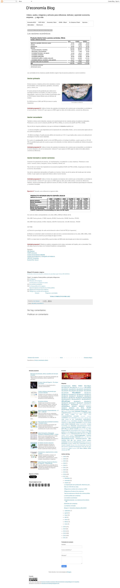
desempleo (79, 422)
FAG (84, 428)
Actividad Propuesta (81, 411)
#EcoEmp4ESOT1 (66, 399)
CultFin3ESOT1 (87, 419)
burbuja (67, 414)
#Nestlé (70, 411)
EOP (63, 428)
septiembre (67, 510)
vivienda (63, 449)
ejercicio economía (71, 427)
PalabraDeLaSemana (81, 438)
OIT (90, 437)
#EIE (78, 408)
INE (90, 432)
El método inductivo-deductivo (46, 443)
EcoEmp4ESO (83, 424)
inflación (64, 433)
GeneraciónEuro (74, 430)
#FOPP (89, 408)
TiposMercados (65, 448)
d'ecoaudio (64, 420)
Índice (83, 432)
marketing (88, 435)
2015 (64, 529)
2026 (64, 456)
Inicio (61, 357)
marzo (66, 519)
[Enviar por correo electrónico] (44, 301)
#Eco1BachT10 (65, 387)
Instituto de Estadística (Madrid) (36, 254)
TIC (87, 446)
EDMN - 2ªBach (63, 22)
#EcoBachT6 (87, 396)
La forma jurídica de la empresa (37, 286)
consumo (89, 416)
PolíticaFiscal (70, 442)
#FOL (82, 408)
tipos (90, 446)
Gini (79, 430)
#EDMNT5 (64, 408)
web (66, 449)
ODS (88, 437)
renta (76, 445)
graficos (64, 432)
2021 (64, 467)
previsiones (64, 443)
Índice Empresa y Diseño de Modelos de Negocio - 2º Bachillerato (47, 462)
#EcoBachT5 (80, 396)
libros (89, 433)
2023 (64, 463)
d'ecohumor (87, 421)
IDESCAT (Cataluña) (33, 258)
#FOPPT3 (83, 409)
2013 (64, 533)
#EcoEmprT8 (74, 404)
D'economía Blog (40, 8)
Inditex (87, 432)
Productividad (83, 443)
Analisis (89, 411)
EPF (68, 428)
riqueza (87, 445)
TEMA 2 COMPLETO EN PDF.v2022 (60, 296)
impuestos (79, 432)
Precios (83, 442)
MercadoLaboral (65, 437)
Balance (86, 413)
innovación (68, 433)
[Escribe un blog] (45, 301)
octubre (66, 482)
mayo (66, 515)
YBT (69, 450)
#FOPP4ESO (65, 409)
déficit (70, 422)
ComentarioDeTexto (67, 416)
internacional (74, 433)
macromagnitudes (80, 435)
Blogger (69, 572)
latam (86, 433)
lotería (67, 435)
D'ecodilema (80, 420)
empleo (84, 427)
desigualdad (85, 422)
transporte (74, 448)
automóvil (81, 412)
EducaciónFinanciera (82, 425)
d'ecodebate (74, 420)
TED (85, 446)
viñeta (89, 448)
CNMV (85, 414)
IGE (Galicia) (30, 251)
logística (63, 435)
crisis (63, 419)
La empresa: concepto (70, 505)
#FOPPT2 (77, 409)
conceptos (76, 416)
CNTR (89, 414)
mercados (71, 437)
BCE (90, 413)
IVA (84, 433)
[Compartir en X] (47, 301)
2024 (64, 461)
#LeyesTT (66, 411)
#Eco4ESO (34, 303)
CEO (81, 414)
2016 (64, 526)
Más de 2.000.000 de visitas (71, 487)
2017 (64, 476)
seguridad (70, 446)
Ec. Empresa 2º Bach (74, 22)
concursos (83, 416)
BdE (62, 414)
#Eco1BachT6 (73, 387)
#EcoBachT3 (65, 396)
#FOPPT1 (72, 409)
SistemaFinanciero (77, 446)
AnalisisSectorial (75, 412)
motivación (78, 437)
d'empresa (64, 422)
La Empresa (32, 279)
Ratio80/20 (88, 443)
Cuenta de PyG (69, 419)
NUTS (82, 437)
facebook (81, 428)
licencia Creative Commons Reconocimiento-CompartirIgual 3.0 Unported (60, 582)
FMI (67, 430)
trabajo (70, 448)
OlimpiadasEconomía (68, 438)
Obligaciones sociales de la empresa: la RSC (75, 489)
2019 (64, 472)
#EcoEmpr (66, 401)
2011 (64, 537)
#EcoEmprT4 (72, 403)
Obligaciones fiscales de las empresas (39, 289)
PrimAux (74, 443)
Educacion (73, 425)
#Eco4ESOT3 (79, 389)
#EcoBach (76, 393)
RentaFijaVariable (81, 445)
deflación (74, 422)
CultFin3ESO (78, 419)
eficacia (89, 425)
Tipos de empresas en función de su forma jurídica (42, 287)
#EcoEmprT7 (65, 404)
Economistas (64, 425)
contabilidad (65, 417)
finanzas (64, 430)
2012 (64, 535)
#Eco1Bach (87, 386)
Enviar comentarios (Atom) (41, 360)
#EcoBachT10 (65, 394)
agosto (66, 513)
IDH (66, 432)
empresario (88, 427)
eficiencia (64, 427)
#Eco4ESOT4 (87, 389)
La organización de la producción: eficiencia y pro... (77, 484)
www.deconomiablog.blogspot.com (50, 583)
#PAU (73, 411)
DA (67, 422)
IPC (79, 433)
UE (78, 448)
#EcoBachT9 (79, 397)
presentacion (88, 442)
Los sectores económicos (36, 284)
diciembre (67, 478)
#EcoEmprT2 (87, 401)
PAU (89, 438)
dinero (67, 424)
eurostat (76, 428)
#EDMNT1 (74, 406)
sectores (66, 446)
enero (66, 524)
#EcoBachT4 (72, 396)
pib (71, 440)
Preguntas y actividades (51, 293)
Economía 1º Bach (51, 22)
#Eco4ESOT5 (65, 390)
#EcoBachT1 (87, 393)
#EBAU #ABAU (77, 386)
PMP (75, 440)
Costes (78, 417)
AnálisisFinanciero (66, 413)
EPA (65, 428)
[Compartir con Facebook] (49, 301)
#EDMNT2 (81, 406)
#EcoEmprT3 (65, 403)
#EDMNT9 (71, 408)
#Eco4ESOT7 (79, 390)
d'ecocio (69, 420)
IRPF (81, 433)
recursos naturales (66, 445)
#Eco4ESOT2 (40, 303)
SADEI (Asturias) (32, 253)
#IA (62, 411)
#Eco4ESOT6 (72, 390)
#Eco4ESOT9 (65, 393)
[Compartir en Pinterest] (51, 301)
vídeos (85, 448)
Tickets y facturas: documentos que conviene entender (47, 392)
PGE (68, 440)
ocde (85, 437)
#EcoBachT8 (72, 397)
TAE (83, 446)
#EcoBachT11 (72, 394)
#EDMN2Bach (66, 406)
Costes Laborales (84, 417)
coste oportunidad (72, 417)
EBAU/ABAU (31, 25)
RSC (63, 446)
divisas (77, 424)
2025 (64, 459)
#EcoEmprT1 (77, 401)
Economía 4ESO (31, 22)
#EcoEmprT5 (80, 403)
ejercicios (78, 427)
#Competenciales (66, 386)
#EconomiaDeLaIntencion (85, 404)
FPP (69, 430)
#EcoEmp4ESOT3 (86, 399)
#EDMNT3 (88, 406)
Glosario (37, 293)
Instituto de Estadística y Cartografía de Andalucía (41, 256)
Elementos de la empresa (36, 280)
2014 (64, 531)
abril (65, 517)
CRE (90, 417)
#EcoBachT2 (87, 394)
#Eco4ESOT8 (87, 390)
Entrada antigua (88, 357)
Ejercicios (84, 22)
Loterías (72, 435)
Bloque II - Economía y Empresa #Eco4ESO (75, 508)
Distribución (72, 424)
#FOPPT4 (88, 409)
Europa (72, 428)
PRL (78, 443)
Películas (64, 440)
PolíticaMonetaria (77, 442)
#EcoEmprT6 (87, 403)
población (79, 440)
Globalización (83, 430)
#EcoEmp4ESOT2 (76, 399)
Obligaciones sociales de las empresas (39, 291)
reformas (73, 445)
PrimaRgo (70, 443)
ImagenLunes (73, 432)
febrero (66, 521)
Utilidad (81, 448)
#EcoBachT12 (80, 394)
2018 (64, 474)
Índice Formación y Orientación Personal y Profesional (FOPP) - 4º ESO (48, 433)
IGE (68, 432)
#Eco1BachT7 (81, 387)
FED (87, 428)
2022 (64, 465)
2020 (64, 470)
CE (77, 414)
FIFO (89, 428)
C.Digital (72, 414)
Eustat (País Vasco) (32, 260)
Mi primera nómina (43, 401)
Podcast (84, 440)
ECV (69, 425)
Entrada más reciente (33, 357)
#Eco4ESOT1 (65, 389)
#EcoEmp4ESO (87, 397)
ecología (89, 424)
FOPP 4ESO (41, 22)
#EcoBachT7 (65, 397)
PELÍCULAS (39, 25)
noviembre (67, 480)
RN (90, 445)
